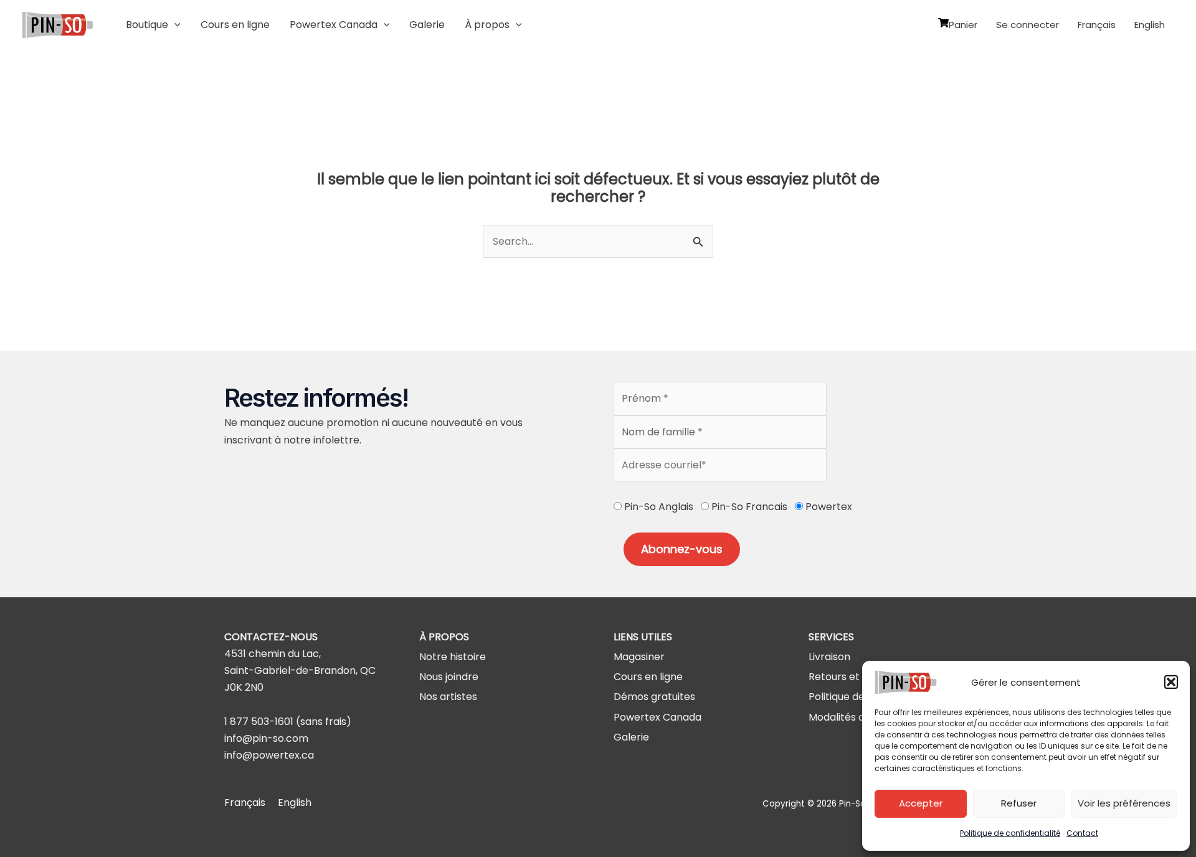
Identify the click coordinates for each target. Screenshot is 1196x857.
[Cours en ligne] (648, 676)
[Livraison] (829, 656)
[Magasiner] (639, 656)
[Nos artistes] (448, 696)
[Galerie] (631, 737)
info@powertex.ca (269, 755)
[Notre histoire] (452, 656)
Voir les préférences (1124, 803)
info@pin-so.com (266, 738)
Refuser (1019, 803)
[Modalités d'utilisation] (861, 717)
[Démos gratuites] (654, 696)
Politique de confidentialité (1010, 833)
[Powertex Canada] (657, 717)
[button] (1171, 682)
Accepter (920, 803)
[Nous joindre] (448, 676)
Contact (1082, 833)
